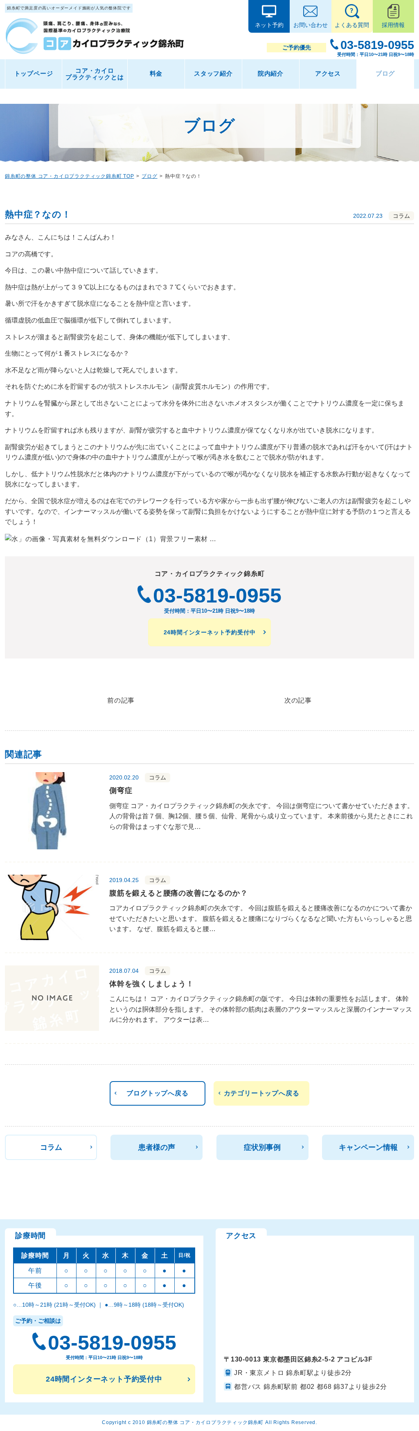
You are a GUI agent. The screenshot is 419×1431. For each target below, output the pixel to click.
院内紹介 (271, 73)
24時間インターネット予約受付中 (210, 632)
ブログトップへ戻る (157, 1093)
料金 (156, 73)
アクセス (328, 73)
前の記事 (121, 700)
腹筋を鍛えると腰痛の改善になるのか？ (178, 893)
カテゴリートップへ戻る (262, 1093)
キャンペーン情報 (368, 1147)
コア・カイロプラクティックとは (94, 74)
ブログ (385, 73)
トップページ (33, 73)
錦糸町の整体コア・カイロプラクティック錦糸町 (205, 1422)
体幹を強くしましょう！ (151, 984)
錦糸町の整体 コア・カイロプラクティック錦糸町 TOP (69, 176)
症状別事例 (262, 1147)
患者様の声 (156, 1147)
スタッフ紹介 (213, 73)
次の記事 (298, 700)
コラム (51, 1147)
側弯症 (120, 790)
